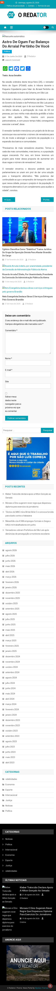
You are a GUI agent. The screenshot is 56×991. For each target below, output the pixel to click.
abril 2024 (9, 699)
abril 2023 (9, 762)
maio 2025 (10, 630)
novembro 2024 (12, 662)
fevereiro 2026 (12, 582)
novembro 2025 (12, 598)
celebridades (11, 779)
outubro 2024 (11, 667)
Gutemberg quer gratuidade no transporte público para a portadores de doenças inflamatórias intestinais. (10, 200)
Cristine (23, 922)
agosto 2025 (11, 614)
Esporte (8, 790)
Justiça (8, 800)
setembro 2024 (12, 672)
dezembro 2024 (12, 656)
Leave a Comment (12, 60)
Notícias (9, 806)
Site (7, 381)
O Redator (31, 56)
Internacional (11, 795)
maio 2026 (10, 566)
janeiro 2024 (11, 715)
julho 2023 (10, 747)
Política (7, 52)
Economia (10, 784)
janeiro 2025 (11, 651)
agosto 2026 (11, 550)
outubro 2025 (11, 603)
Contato (31, 6)
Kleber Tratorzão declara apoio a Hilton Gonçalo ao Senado (28, 496)
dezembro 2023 (12, 720)
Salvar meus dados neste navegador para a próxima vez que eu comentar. (13, 404)
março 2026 (10, 577)
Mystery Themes (41, 988)
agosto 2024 (11, 678)
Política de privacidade (16, 6)
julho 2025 (10, 619)
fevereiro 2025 (12, 646)
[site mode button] (46, 27)
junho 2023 (10, 752)
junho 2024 (10, 688)
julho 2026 (10, 556)
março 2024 (10, 704)
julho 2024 (10, 683)
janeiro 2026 (11, 587)
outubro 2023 (11, 731)
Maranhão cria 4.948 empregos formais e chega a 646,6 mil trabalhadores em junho (28, 523)
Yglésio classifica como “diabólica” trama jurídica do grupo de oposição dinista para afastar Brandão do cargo (26, 252)
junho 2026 (10, 561)
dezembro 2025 (12, 593)
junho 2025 (10, 624)
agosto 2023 (11, 741)
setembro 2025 (12, 609)
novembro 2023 (12, 725)
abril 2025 (9, 635)
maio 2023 (10, 757)
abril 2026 (9, 571)
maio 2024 (10, 693)
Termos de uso (44, 6)
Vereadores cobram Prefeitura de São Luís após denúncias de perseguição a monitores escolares (27, 532)
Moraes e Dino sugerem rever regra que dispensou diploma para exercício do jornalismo (28, 505)
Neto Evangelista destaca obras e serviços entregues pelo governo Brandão (27, 298)
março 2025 (10, 640)
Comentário (11, 330)
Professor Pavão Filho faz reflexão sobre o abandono (48, 200)
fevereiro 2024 (12, 709)
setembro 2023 (12, 736)
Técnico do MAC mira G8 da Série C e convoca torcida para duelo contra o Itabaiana (29, 514)
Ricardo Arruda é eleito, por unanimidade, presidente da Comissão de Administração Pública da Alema (27, 276)
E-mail (8, 370)
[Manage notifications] (50, 986)
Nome (8, 358)
